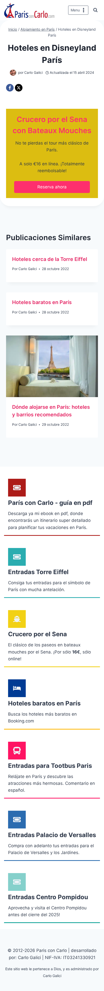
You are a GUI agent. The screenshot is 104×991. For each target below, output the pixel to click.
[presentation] (52, 366)
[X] (18, 88)
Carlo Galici (27, 269)
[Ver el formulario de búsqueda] (95, 10)
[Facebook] (10, 88)
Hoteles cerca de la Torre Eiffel (49, 259)
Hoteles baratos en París (42, 302)
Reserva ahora (52, 186)
